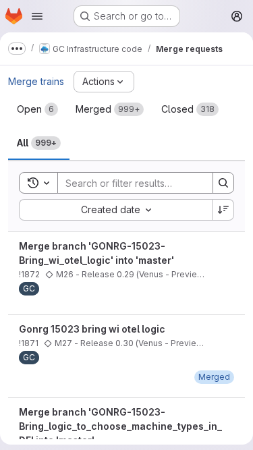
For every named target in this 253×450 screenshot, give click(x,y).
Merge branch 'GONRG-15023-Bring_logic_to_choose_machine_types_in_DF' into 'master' (120, 426)
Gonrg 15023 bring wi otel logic (92, 329)
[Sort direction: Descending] (223, 210)
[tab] (37, 109)
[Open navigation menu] (37, 16)
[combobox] (115, 210)
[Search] (223, 183)
